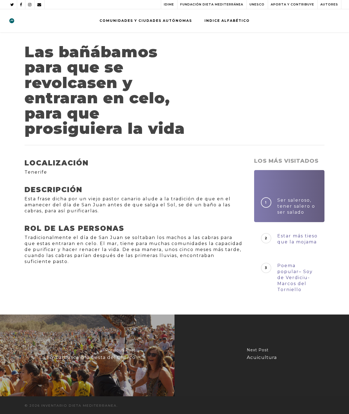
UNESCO (256, 4)
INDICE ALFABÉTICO (227, 21)
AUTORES (329, 4)
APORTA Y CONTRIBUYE (292, 4)
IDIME (169, 4)
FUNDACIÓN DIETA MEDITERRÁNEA (211, 4)
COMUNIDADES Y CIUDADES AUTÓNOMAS (146, 21)
